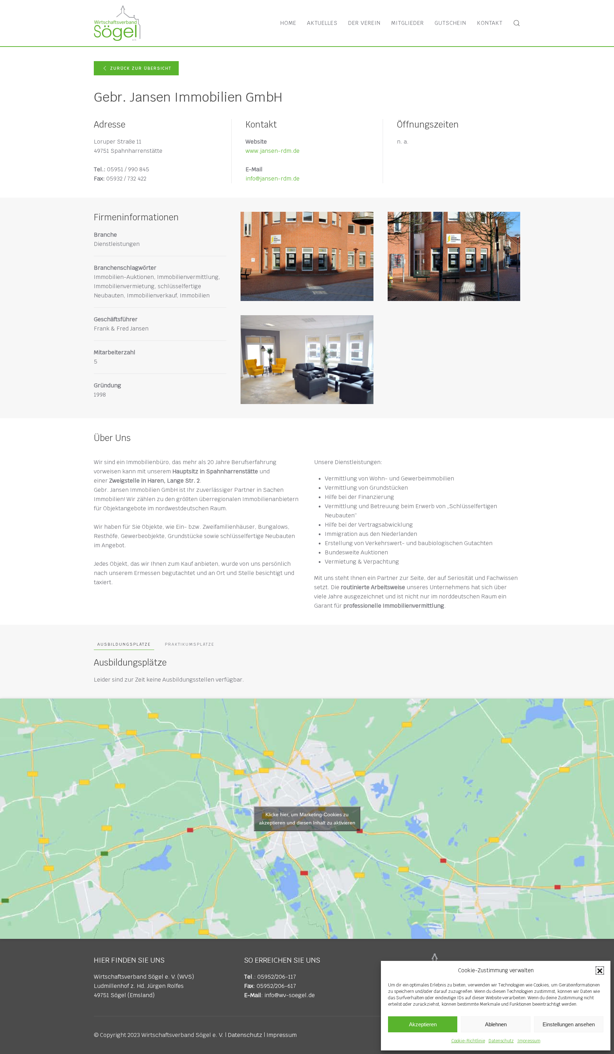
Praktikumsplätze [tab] (189, 644)
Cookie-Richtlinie (468, 1041)
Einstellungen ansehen (569, 1024)
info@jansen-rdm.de (273, 178)
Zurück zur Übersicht (140, 68)
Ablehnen (496, 1024)
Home (288, 23)
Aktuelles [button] (322, 23)
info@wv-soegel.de (289, 995)
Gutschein (450, 23)
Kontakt (489, 23)
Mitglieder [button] (407, 23)
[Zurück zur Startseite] (117, 23)
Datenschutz (501, 1041)
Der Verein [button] (364, 23)
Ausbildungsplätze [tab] (124, 644)
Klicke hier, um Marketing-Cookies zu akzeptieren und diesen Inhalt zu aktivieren (307, 819)
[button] (599, 970)
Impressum (528, 1041)
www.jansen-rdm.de (273, 151)
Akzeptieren (423, 1024)
